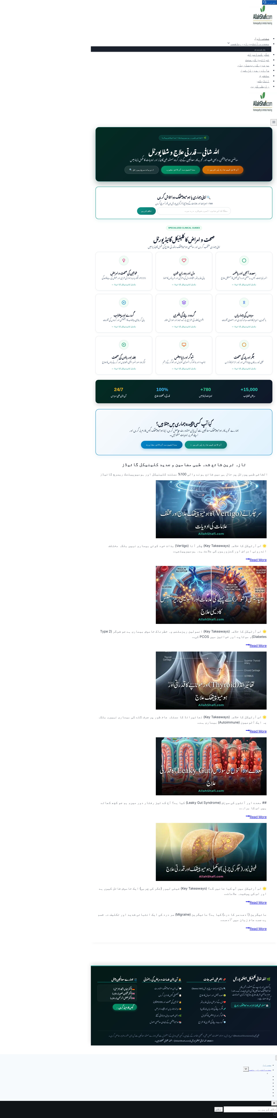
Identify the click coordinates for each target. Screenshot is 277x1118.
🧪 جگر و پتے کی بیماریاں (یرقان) (213, 1008)
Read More (256, 560)
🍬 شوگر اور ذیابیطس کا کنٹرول (213, 1015)
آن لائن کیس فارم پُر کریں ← (223, 169)
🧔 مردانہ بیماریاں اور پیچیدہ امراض (168, 1008)
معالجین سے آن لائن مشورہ (180, 169)
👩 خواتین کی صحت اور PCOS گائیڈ (167, 1001)
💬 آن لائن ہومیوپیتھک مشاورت (167, 988)
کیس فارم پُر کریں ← (124, 1007)
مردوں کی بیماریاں (253, 65)
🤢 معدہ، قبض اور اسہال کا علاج (213, 994)
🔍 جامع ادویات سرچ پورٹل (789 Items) (209, 988)
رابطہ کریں (259, 86)
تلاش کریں (146, 211)
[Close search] (274, 1103)
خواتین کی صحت (257, 60)
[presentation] (181, 510)
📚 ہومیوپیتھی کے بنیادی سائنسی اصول (165, 1021)
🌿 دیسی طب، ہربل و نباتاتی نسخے (168, 1015)
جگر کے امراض (259, 49)
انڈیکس (263, 81)
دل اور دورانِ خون (254, 70)
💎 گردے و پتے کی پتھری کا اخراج (212, 1021)
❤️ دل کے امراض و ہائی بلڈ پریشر (213, 1001)
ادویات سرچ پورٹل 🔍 (141, 170)
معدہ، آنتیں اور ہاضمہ (260, 1070)
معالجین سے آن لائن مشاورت (161, 444)
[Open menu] (274, 122)
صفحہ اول (261, 38)
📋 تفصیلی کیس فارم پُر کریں (170, 994)
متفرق (264, 76)
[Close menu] (276, 1058)
